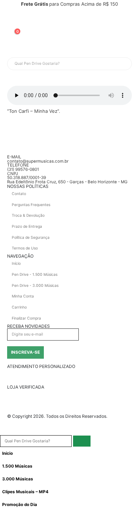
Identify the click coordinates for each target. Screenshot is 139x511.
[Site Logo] (25, 19)
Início (7, 453)
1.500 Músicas (17, 466)
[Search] (88, 64)
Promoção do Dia (19, 504)
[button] (3, 431)
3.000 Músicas (17, 478)
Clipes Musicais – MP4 (25, 491)
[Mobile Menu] (13, 48)
